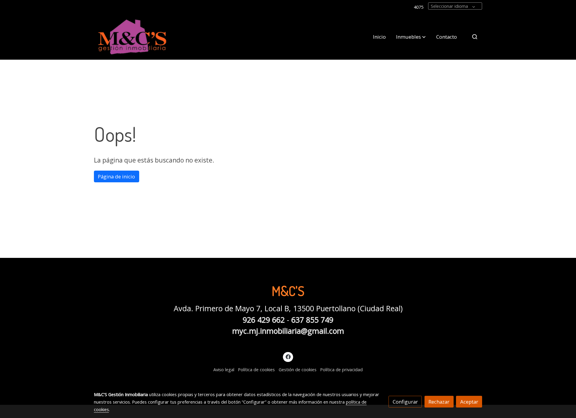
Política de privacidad (341, 369)
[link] (132, 36)
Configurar (405, 401)
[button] (411, 36)
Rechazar (438, 401)
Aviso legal (223, 369)
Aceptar (469, 401)
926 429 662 (264, 320)
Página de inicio (116, 176)
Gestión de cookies (297, 369)
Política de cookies (256, 369)
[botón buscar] (474, 37)
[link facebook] (288, 356)
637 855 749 (312, 320)
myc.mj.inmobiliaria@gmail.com (288, 331)
